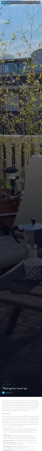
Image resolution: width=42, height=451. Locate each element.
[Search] (36, 2)
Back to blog (5, 381)
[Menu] (39, 2)
